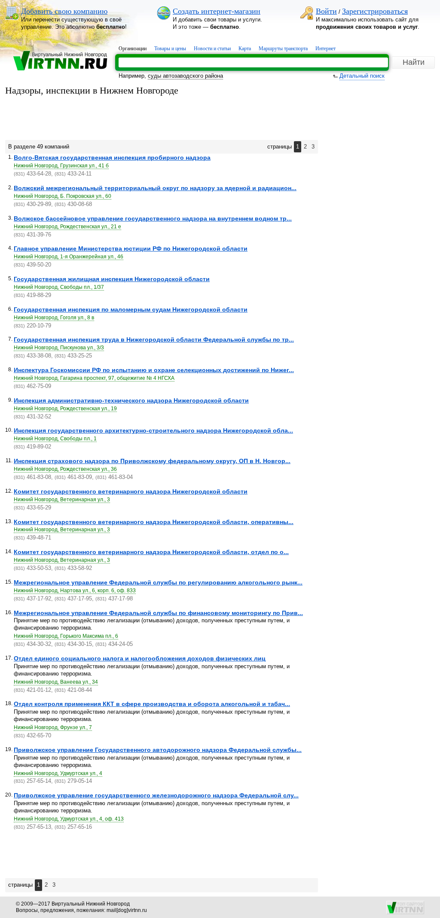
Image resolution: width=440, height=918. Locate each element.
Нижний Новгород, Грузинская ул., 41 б (61, 166)
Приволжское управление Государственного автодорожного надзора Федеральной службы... (158, 749)
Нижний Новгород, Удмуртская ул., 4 (58, 773)
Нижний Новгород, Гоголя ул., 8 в (54, 318)
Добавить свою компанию (64, 11)
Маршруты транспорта (283, 48)
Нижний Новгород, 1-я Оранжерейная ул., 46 (68, 257)
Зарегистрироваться (375, 11)
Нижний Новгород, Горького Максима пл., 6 (66, 636)
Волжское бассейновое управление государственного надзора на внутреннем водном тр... (153, 218)
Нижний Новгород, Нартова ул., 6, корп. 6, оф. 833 (75, 591)
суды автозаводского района (185, 76)
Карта (244, 48)
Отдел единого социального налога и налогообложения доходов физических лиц (140, 658)
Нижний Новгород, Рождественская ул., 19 (65, 409)
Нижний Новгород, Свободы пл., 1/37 (59, 287)
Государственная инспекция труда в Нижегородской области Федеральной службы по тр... (154, 339)
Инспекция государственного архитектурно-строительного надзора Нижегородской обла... (153, 430)
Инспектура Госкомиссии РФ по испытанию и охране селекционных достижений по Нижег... (154, 370)
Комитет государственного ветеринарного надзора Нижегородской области (131, 491)
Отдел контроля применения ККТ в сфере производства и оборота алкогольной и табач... (152, 703)
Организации (133, 48)
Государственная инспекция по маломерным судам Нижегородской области (131, 309)
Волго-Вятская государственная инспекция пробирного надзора (112, 157)
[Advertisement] (161, 118)
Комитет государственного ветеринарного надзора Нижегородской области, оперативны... (153, 521)
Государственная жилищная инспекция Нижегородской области (112, 279)
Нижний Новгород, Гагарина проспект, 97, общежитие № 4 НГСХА (94, 378)
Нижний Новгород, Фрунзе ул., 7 (53, 727)
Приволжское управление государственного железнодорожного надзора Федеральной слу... (156, 795)
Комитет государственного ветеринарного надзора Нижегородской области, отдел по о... (151, 551)
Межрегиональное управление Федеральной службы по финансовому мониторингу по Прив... (158, 612)
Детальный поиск (362, 76)
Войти (326, 11)
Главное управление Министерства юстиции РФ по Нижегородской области (131, 248)
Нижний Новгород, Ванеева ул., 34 (56, 682)
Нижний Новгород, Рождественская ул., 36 (65, 469)
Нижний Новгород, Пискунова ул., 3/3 (59, 348)
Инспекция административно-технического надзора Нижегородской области (131, 400)
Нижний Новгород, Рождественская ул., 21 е (67, 227)
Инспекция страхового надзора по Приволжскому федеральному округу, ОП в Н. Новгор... (152, 460)
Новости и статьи (212, 48)
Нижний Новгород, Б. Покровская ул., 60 (62, 196)
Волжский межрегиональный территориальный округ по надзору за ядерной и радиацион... (155, 188)
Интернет (325, 48)
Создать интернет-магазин (216, 11)
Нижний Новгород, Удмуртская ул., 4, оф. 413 (69, 819)
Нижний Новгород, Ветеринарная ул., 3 (62, 500)
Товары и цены (170, 48)
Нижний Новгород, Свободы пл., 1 (55, 439)
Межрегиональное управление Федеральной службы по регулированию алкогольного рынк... (158, 582)
